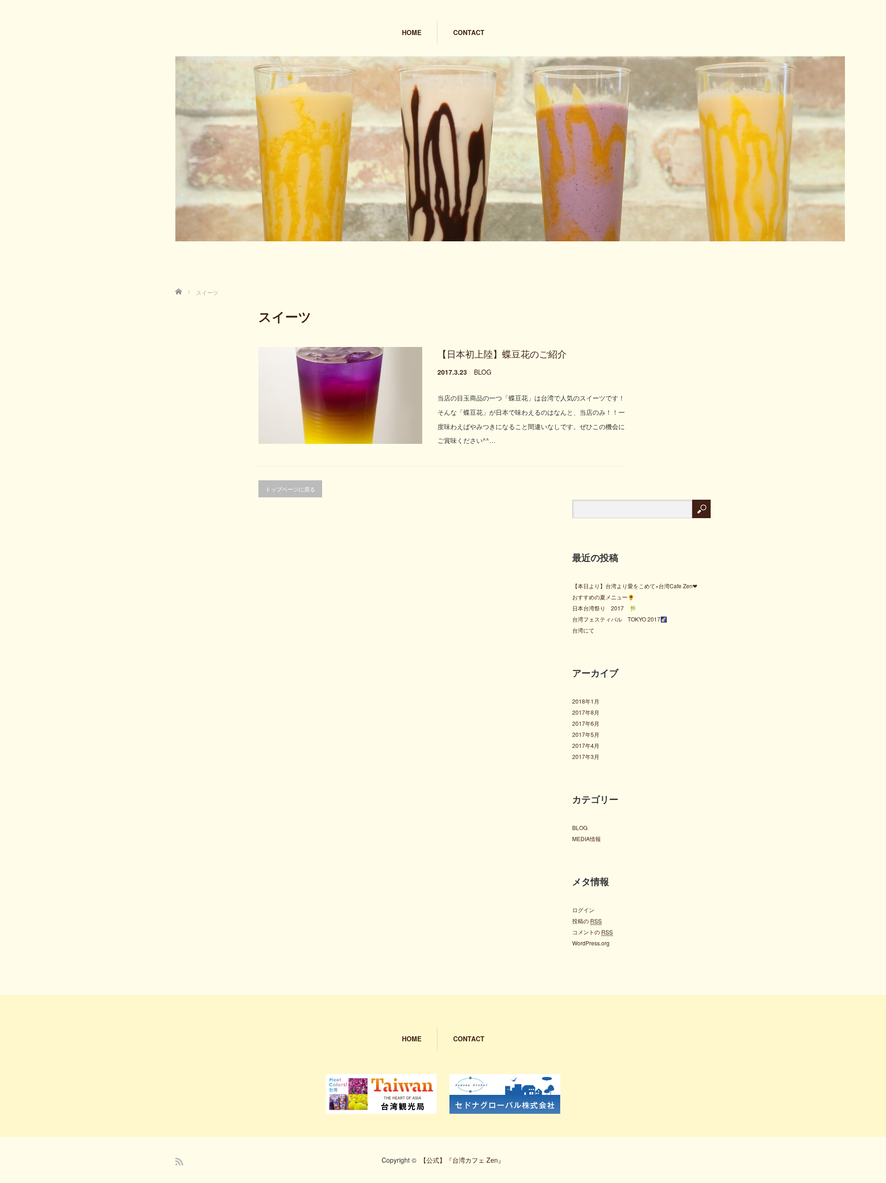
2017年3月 (585, 756)
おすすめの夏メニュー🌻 (603, 597)
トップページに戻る (290, 489)
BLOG (482, 371)
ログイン (583, 910)
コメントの (592, 932)
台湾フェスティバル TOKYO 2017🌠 (619, 619)
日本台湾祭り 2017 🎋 (604, 608)
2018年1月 (585, 701)
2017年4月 (585, 745)
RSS (179, 1161)
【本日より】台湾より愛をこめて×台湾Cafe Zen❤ (634, 586)
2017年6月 (585, 723)
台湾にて (583, 630)
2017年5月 (585, 734)
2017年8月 (585, 712)
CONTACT (469, 32)
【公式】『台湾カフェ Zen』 (462, 1160)
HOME (411, 32)
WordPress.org (591, 943)
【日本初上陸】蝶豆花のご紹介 (502, 353)
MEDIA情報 (586, 838)
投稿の (587, 921)
